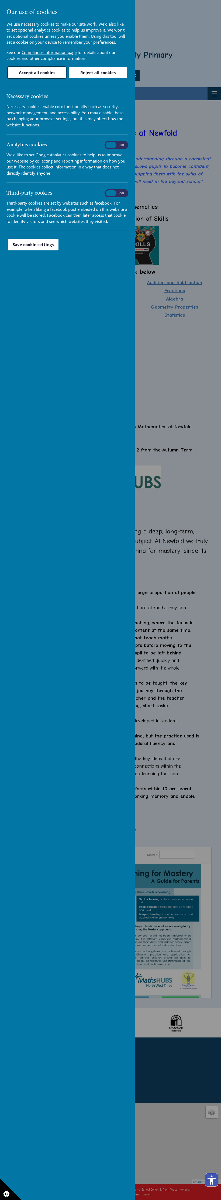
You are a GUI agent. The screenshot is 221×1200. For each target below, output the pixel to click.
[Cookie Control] (11, 1189)
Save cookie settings (33, 244)
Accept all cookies (37, 72)
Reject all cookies (98, 72)
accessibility (211, 1180)
